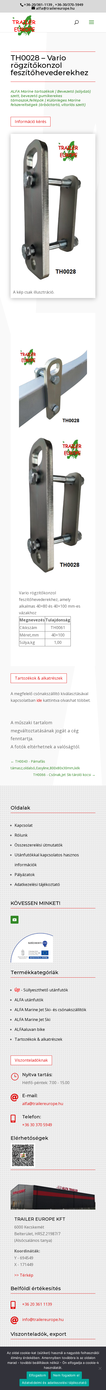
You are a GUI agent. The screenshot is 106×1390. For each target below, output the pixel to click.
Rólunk (21, 835)
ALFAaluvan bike (30, 1029)
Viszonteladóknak (31, 1060)
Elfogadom (37, 1375)
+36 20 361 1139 (37, 1304)
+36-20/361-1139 (38, 4)
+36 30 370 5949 (37, 1124)
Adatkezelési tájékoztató (37, 884)
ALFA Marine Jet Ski (32, 1019)
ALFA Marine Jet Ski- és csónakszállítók (50, 1009)
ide (39, 700)
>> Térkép (23, 1275)
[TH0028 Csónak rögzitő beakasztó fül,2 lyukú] (53, 573)
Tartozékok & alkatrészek (39, 678)
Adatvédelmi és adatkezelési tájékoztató (54, 1383)
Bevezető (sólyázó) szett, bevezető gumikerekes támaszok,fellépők (51, 96)
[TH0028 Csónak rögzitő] (53, 426)
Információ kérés (30, 121)
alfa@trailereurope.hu (42, 1103)
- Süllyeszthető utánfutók (41, 990)
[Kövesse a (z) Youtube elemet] (14, 920)
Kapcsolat (24, 825)
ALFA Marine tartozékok (32, 91)
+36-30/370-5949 (69, 4)
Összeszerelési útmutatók (39, 845)
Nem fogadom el (66, 1375)
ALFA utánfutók (29, 1000)
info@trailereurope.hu (43, 1319)
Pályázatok (25, 874)
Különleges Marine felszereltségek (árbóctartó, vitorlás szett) (48, 102)
